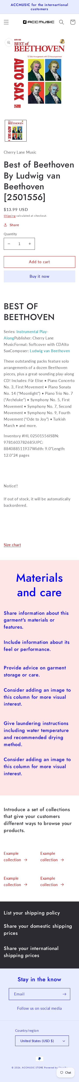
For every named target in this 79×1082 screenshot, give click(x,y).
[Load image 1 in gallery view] (15, 131)
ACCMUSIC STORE (32, 1067)
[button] (6, 22)
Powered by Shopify (55, 1067)
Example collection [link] (12, 856)
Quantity (10, 234)
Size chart (12, 544)
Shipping (9, 215)
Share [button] (14, 225)
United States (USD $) (37, 1041)
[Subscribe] (64, 994)
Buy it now (40, 276)
